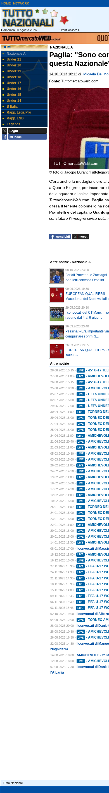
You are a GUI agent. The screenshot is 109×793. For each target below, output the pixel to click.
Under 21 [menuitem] (14, 59)
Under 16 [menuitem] (14, 89)
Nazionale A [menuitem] (16, 54)
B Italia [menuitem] (12, 106)
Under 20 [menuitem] (14, 65)
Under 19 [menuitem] (14, 71)
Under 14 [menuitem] (14, 101)
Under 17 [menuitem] (14, 83)
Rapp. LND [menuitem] (15, 118)
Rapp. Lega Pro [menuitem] (19, 112)
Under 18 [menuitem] (14, 77)
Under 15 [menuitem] (14, 95)
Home (8, 47)
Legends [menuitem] (13, 124)
